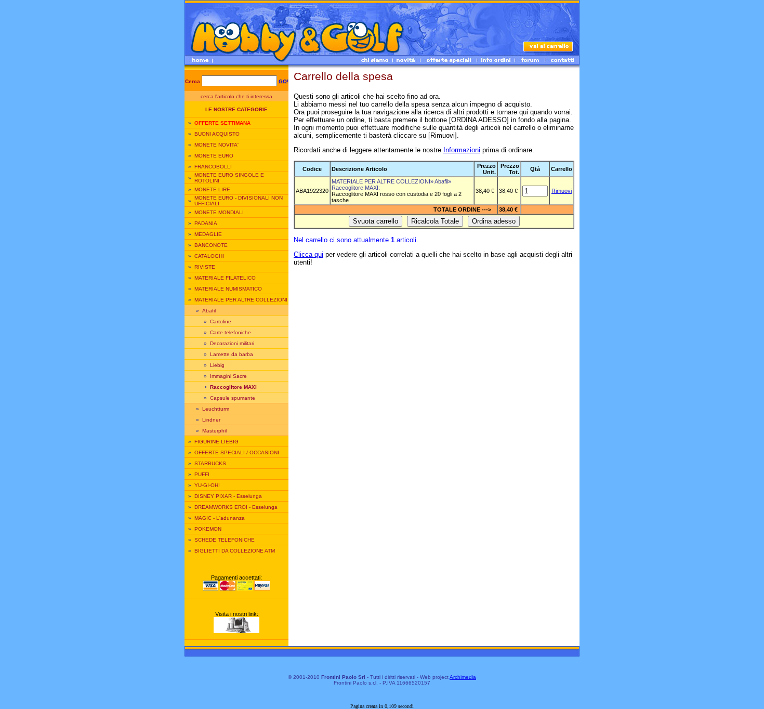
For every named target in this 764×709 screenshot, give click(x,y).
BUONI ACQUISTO (217, 134)
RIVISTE (204, 267)
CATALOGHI (209, 256)
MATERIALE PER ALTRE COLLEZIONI (240, 300)
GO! (283, 81)
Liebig (217, 365)
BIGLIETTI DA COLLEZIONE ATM (234, 551)
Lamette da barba (231, 354)
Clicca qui (308, 254)
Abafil (209, 310)
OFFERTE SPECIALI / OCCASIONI (236, 452)
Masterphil (214, 431)
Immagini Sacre (228, 376)
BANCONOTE (211, 245)
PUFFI (201, 474)
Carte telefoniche (230, 332)
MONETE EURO (213, 156)
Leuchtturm (215, 409)
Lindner (211, 420)
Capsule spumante (232, 398)
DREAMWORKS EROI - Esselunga (236, 507)
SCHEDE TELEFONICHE (224, 540)
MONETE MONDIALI (219, 212)
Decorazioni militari (232, 343)
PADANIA (205, 223)
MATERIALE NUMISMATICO (228, 289)
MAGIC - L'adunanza (219, 518)
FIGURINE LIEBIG (216, 441)
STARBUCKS (210, 463)
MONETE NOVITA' (216, 145)
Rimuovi (561, 191)
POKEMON (207, 529)
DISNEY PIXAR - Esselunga (228, 496)
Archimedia (463, 677)
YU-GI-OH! (207, 485)
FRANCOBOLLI (213, 166)
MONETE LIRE (212, 189)
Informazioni (461, 150)
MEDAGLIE (208, 234)
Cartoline (220, 321)
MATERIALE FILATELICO (225, 278)
